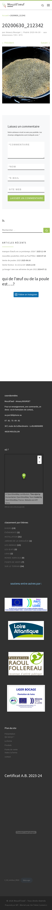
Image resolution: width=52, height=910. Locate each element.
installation (11, 537)
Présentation (10, 734)
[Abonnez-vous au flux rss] (3, 221)
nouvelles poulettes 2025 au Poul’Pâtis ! (19, 256)
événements (11, 532)
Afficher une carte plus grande (14, 507)
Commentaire (19, 144)
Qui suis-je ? (9, 737)
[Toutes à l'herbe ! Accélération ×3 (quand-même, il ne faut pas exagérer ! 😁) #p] (14, 311)
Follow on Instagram (27, 294)
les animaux (11, 545)
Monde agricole (13, 558)
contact (8, 757)
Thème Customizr (40, 905)
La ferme (8, 741)
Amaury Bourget (13, 32)
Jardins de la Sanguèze (17, 541)
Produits (8, 745)
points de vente (13, 562)
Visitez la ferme (11, 752)
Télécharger (26, 880)
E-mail (14, 178)
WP (17, 905)
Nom (12, 166)
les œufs (9, 549)
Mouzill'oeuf (19, 901)
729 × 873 (18, 35)
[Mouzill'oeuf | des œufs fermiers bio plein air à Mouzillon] (4, 5)
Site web (15, 189)
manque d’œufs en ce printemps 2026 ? (19, 251)
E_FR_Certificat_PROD (12, 880)
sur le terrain (12, 566)
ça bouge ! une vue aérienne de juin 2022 (19, 269)
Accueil (5, 15)
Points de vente (11, 749)
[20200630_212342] (26, 75)
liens (7, 553)
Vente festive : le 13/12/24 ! (14, 265)
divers (8, 528)
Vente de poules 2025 (11, 260)
